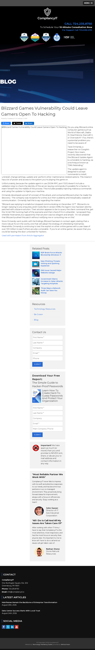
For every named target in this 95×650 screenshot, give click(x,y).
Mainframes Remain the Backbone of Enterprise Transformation (29, 602)
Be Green (38, 314)
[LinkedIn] (12, 626)
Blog (36, 320)
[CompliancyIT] (47, 13)
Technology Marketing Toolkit (42, 644)
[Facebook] (4, 626)
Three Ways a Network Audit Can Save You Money (50, 290)
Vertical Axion (65, 644)
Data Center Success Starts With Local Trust (21, 611)
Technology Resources (44, 309)
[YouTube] (16, 626)
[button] (88, 3)
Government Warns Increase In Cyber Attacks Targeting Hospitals (52, 281)
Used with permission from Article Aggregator (23, 235)
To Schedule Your (66, 27)
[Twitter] (8, 626)
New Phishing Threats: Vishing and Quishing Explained (50, 263)
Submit (37, 364)
